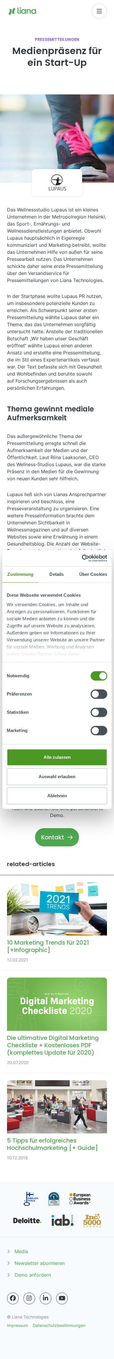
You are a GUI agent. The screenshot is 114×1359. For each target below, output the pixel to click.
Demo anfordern (33, 1275)
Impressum (17, 1325)
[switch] (99, 694)
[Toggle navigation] (99, 11)
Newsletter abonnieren (40, 1263)
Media (21, 1251)
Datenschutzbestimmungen (59, 1325)
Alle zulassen (57, 757)
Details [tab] (56, 574)
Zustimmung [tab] (20, 574)
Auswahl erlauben (57, 776)
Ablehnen (57, 795)
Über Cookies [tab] (93, 574)
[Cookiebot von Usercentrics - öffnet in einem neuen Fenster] (82, 558)
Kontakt (52, 837)
